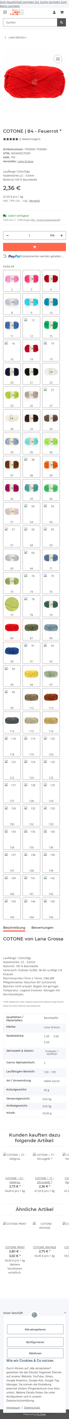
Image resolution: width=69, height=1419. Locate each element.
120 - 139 (50, 1072)
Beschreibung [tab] (14, 927)
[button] (54, 12)
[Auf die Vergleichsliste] (58, 59)
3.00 (56, 1036)
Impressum (13, 1407)
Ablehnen (35, 1353)
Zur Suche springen (48, 2)
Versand (34, 200)
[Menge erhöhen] (61, 235)
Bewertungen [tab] (42, 927)
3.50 (46, 1042)
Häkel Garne (52, 1081)
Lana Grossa (52, 1027)
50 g (46, 1090)
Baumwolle (51, 1018)
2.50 (46, 1036)
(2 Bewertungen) (29, 139)
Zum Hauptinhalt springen (17, 2)
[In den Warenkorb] (6, 48)
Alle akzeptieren (35, 1329)
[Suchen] (61, 22)
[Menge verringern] (7, 235)
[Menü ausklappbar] (5, 10)
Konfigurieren (35, 1342)
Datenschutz (32, 1407)
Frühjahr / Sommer (51, 1052)
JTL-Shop (41, 1414)
